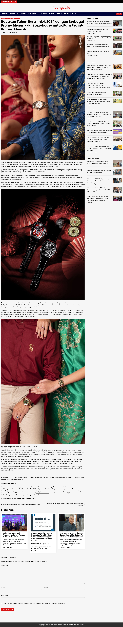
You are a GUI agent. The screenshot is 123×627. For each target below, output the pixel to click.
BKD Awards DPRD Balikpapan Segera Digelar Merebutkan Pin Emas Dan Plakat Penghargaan (71, 535)
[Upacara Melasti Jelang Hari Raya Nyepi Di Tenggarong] (117, 31)
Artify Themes (79, 625)
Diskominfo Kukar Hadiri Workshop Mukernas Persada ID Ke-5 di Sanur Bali (14, 535)
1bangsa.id (61, 7)
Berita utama (5, 18)
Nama (3, 587)
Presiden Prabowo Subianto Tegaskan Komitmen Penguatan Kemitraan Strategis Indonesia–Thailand (99, 76)
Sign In (119, 14)
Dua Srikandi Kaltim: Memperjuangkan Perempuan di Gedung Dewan (99, 131)
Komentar (5, 565)
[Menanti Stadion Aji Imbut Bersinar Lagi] (117, 52)
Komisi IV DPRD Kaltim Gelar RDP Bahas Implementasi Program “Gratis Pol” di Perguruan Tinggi (99, 114)
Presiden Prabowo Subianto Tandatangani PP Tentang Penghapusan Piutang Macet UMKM (98, 85)
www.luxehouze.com (42, 493)
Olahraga (32, 14)
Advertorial (69, 14)
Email (46, 587)
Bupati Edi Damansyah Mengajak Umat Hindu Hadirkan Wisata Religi (98, 45)
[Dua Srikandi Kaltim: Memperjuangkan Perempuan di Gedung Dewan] (117, 132)
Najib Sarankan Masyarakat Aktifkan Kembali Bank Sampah (99, 171)
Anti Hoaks (42, 14)
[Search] (113, 14)
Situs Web (4, 595)
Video (59, 14)
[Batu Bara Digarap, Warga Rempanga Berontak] (117, 38)
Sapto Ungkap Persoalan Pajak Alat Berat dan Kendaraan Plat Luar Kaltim (99, 22)
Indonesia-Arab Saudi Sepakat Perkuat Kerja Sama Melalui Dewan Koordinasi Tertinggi (98, 101)
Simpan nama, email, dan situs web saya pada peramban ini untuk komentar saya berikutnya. (34, 603)
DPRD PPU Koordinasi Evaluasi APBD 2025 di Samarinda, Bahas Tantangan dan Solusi (99, 148)
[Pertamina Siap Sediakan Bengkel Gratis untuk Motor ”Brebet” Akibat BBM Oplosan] (117, 123)
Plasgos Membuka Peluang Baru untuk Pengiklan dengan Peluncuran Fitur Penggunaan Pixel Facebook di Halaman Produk (42, 537)
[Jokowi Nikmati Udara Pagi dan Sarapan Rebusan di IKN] (117, 94)
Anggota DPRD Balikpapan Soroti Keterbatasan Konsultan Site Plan (98, 162)
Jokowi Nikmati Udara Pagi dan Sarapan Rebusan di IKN (97, 93)
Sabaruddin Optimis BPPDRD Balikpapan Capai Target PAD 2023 (98, 189)
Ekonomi (13, 14)
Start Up (17, 18)
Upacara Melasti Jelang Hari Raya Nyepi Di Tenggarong (98, 30)
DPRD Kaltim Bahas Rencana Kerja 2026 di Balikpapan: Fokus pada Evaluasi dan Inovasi (98, 139)
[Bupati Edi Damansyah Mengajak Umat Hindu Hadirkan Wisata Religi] (117, 45)
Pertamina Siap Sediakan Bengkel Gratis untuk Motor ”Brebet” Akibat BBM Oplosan (98, 123)
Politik (5, 14)
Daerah (52, 14)
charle (3, 33)
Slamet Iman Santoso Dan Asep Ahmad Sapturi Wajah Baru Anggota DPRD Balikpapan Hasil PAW (98, 198)
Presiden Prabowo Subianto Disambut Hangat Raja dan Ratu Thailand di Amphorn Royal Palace (99, 67)
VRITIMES (32, 498)
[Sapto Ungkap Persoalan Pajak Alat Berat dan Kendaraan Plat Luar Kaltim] (117, 23)
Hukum (23, 14)
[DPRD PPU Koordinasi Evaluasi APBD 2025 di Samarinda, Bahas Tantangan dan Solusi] (117, 148)
